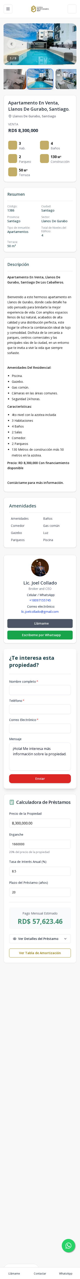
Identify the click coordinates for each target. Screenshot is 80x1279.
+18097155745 (40, 600)
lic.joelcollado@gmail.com (40, 612)
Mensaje (15, 739)
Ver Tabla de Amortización (40, 953)
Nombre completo (23, 681)
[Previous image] (11, 44)
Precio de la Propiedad (25, 813)
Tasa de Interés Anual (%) (27, 861)
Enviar (40, 778)
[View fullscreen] (68, 57)
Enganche (16, 834)
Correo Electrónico (23, 720)
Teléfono (16, 701)
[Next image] (68, 44)
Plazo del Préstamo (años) (28, 882)
